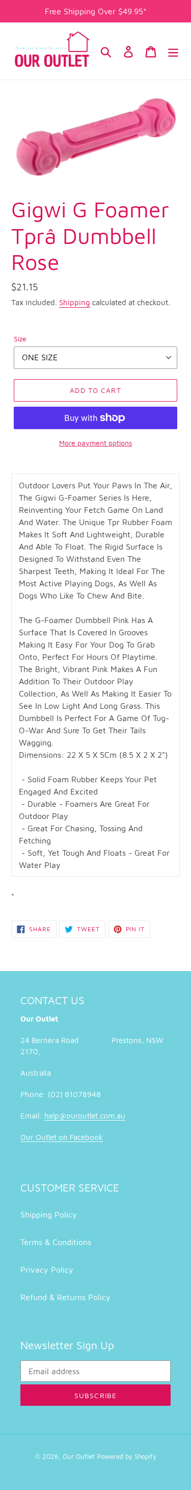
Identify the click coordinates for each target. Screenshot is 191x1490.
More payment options (95, 442)
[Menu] (173, 51)
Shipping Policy (48, 1214)
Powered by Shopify (126, 1456)
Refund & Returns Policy (65, 1297)
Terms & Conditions (55, 1242)
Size (20, 338)
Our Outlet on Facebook (61, 1137)
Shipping (74, 302)
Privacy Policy (46, 1269)
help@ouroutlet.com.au (84, 1115)
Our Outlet (79, 1456)
